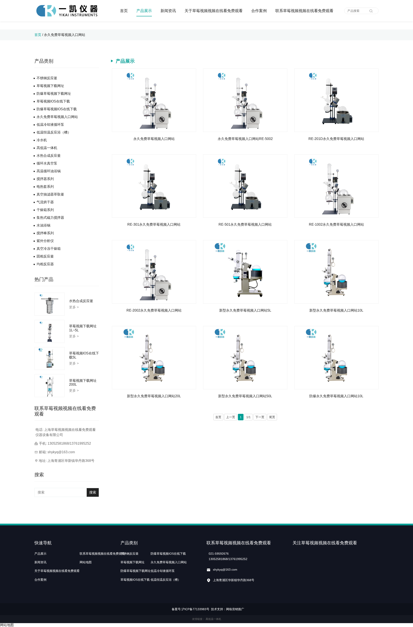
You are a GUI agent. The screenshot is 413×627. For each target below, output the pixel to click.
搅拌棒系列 (45, 233)
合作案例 (259, 11)
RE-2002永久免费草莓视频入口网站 (154, 310)
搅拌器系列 (45, 179)
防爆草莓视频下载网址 (54, 93)
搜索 (92, 492)
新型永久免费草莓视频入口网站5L (245, 310)
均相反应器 (45, 264)
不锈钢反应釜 (47, 78)
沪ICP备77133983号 (195, 609)
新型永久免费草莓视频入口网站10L (336, 310)
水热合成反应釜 (49, 155)
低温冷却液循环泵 (50, 124)
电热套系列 (45, 186)
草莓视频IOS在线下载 (53, 101)
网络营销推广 (235, 609)
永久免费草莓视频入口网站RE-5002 (245, 139)
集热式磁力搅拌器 (50, 217)
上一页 (230, 417)
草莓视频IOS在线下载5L (84, 355)
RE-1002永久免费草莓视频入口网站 (336, 224)
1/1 (248, 417)
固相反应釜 (45, 256)
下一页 (259, 417)
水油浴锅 (43, 225)
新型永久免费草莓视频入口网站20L (154, 396)
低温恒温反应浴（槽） (54, 132)
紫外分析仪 (45, 241)
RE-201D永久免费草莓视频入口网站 (336, 139)
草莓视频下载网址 (50, 86)
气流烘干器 (45, 202)
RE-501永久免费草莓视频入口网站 (245, 224)
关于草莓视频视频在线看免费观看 (214, 11)
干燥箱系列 (45, 210)
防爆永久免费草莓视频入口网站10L (336, 396)
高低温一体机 (47, 148)
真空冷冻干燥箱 (49, 248)
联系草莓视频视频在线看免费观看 (304, 11)
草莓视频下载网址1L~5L (83, 328)
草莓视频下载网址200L (83, 382)
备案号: (177, 609)
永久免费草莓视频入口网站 (64, 35)
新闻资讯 (168, 11)
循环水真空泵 (47, 163)
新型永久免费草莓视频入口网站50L (245, 396)
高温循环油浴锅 (49, 171)
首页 (124, 11)
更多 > (74, 307)
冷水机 (42, 140)
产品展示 (144, 11)
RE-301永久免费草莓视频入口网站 (153, 224)
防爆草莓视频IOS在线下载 (57, 109)
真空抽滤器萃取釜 (50, 194)
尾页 (272, 417)
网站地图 (86, 562)
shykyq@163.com (61, 452)
